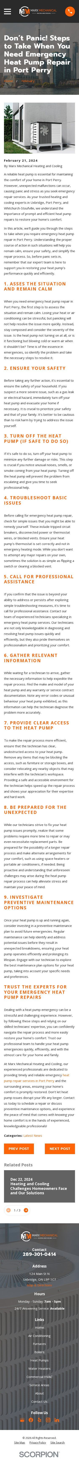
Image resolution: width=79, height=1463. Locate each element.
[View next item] (26, 1210)
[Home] (38, 11)
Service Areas (39, 1385)
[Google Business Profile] (22, 1420)
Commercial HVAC (39, 1377)
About (39, 1393)
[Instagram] (48, 1420)
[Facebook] (31, 1420)
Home (39, 1327)
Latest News (32, 1135)
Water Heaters (39, 1368)
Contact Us (39, 1401)
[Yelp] (39, 1420)
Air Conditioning (39, 1336)
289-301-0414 (39, 1254)
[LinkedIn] (57, 1420)
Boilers (39, 1352)
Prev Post (19, 1148)
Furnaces (39, 1344)
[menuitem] (19, 1442)
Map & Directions (39, 1285)
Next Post (60, 1148)
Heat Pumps (39, 1360)
